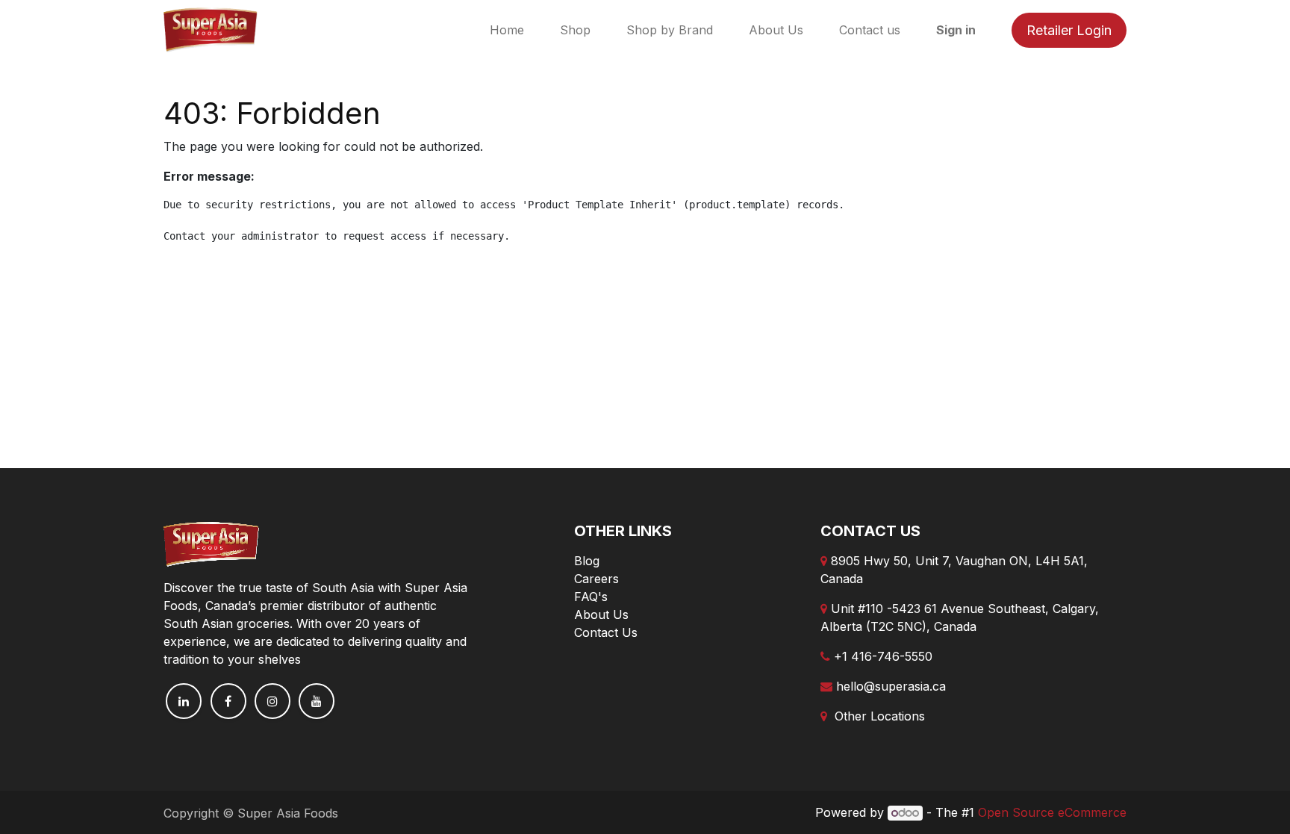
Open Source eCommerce (1052, 812)
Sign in (956, 29)
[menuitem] (507, 30)
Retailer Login (1069, 30)
